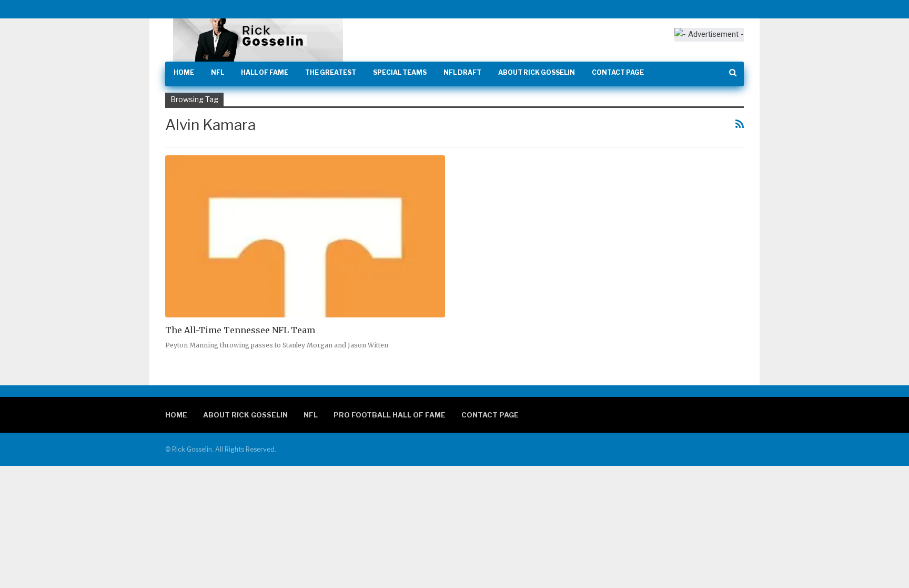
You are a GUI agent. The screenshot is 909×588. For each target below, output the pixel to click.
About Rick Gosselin (536, 72)
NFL (217, 72)
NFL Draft (462, 72)
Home (184, 72)
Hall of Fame (264, 72)
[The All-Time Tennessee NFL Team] (305, 236)
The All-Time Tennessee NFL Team (240, 330)
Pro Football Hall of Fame (390, 415)
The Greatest (330, 72)
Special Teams (400, 72)
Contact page (618, 72)
